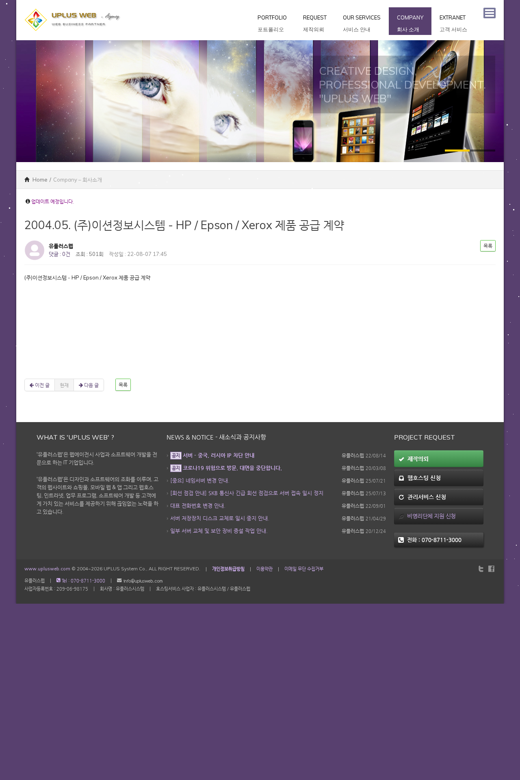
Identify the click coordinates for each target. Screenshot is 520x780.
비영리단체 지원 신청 (430, 516)
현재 (64, 385)
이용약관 (264, 569)
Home (39, 179)
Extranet (453, 23)
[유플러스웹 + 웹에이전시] (73, 4)
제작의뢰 (416, 458)
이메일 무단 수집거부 (303, 569)
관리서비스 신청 (425, 497)
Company (410, 23)
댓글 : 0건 (59, 254)
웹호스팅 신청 (422, 477)
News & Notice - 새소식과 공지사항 (216, 437)
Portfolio (272, 23)
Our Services (362, 23)
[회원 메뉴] (489, 13)
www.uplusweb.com (47, 569)
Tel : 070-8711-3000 (83, 580)
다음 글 (91, 385)
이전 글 (42, 385)
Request (315, 23)
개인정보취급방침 (228, 569)
